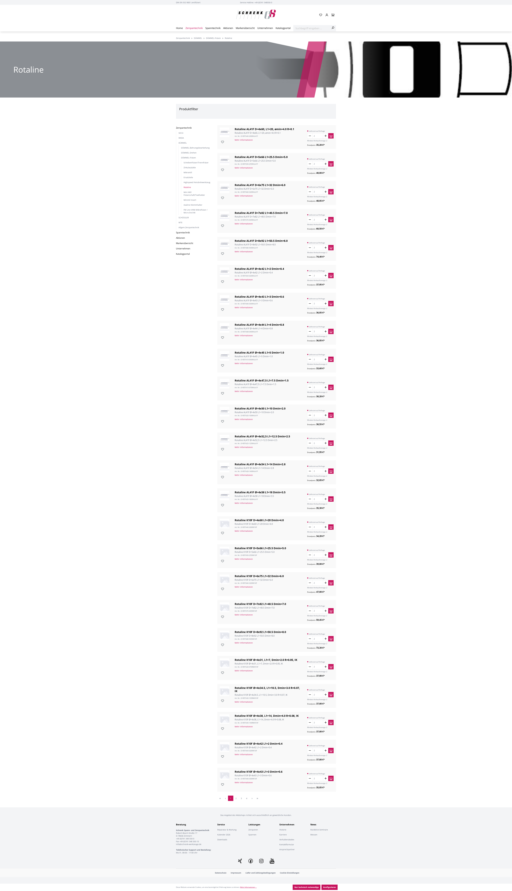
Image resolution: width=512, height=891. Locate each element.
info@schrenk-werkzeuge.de (188, 844)
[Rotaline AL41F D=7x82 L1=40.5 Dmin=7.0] (224, 216)
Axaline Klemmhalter (193, 205)
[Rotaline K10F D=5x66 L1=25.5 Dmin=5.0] (224, 551)
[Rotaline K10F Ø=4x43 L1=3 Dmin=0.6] (224, 775)
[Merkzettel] (321, 14)
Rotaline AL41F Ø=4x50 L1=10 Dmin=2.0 (260, 408)
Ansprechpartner (287, 849)
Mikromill (188, 172)
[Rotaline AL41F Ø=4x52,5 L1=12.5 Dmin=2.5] (224, 439)
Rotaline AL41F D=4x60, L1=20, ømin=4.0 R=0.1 (264, 129)
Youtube (272, 861)
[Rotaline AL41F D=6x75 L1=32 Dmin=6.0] (224, 188)
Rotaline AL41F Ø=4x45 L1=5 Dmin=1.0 (259, 352)
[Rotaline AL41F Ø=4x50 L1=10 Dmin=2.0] (224, 412)
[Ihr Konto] (327, 14)
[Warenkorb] (333, 14)
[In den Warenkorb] (331, 135)
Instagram (261, 861)
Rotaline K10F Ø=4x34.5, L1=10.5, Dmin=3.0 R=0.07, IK (267, 689)
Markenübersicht (184, 243)
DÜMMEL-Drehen (189, 152)
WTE (180, 222)
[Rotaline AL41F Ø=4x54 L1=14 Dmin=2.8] (224, 467)
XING (240, 861)
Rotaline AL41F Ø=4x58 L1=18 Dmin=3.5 (260, 492)
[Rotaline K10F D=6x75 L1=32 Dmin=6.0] (224, 579)
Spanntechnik (183, 232)
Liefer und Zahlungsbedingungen (260, 873)
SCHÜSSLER (184, 217)
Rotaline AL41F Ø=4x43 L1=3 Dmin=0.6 (259, 296)
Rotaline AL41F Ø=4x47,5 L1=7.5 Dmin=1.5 (262, 380)
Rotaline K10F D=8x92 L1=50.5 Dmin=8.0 (260, 632)
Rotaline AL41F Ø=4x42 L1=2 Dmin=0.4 (259, 268)
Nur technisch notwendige (306, 887)
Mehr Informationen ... (248, 887)
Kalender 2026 (223, 834)
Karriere (283, 834)
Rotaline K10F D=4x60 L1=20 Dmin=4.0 (259, 520)
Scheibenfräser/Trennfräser (196, 162)
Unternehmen (183, 248)
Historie (282, 829)
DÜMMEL (183, 143)
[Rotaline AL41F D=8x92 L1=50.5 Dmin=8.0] (224, 244)
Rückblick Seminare (319, 829)
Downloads (222, 839)
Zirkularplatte (190, 167)
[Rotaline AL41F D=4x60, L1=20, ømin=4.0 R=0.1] (224, 132)
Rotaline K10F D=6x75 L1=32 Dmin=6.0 (259, 576)
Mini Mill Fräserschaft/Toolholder (194, 193)
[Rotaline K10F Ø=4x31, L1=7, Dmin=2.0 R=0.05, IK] (224, 663)
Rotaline (187, 187)
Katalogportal (183, 253)
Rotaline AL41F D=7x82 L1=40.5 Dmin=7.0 (261, 213)
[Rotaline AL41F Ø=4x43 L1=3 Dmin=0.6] (224, 300)
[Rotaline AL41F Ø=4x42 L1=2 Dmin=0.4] (224, 272)
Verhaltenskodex (286, 839)
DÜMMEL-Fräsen (188, 157)
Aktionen (180, 237)
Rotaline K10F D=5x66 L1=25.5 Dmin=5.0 (260, 548)
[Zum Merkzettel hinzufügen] (222, 141)
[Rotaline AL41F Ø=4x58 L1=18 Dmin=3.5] (224, 495)
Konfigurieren (329, 887)
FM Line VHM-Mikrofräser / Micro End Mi (195, 211)
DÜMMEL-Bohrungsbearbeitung (195, 147)
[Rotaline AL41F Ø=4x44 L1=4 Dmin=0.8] (224, 328)
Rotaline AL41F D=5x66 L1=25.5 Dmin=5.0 (261, 157)
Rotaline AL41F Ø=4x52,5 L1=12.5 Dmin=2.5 (262, 436)
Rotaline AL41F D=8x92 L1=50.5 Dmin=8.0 (261, 240)
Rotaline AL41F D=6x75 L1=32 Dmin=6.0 (260, 185)
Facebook (250, 861)
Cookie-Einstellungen (289, 873)
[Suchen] (333, 27)
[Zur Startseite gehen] (256, 14)
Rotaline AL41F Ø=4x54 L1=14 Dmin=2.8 (260, 464)
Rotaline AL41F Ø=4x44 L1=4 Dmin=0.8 (259, 324)
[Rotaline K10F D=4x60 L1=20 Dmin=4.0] (224, 523)
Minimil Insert (190, 200)
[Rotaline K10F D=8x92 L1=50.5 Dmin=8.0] (224, 635)
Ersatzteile (188, 177)
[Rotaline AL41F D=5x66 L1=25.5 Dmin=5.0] (224, 160)
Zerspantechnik (184, 127)
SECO (181, 133)
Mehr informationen (244, 140)
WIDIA (181, 138)
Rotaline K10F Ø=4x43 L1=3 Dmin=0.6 (258, 771)
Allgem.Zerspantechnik (189, 227)
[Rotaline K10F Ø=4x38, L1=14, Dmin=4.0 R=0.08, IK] (224, 719)
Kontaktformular (286, 844)
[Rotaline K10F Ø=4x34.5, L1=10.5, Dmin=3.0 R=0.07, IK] (224, 691)
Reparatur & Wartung (227, 829)
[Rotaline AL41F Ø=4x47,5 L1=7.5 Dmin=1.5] (224, 384)
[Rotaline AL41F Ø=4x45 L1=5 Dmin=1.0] (224, 356)
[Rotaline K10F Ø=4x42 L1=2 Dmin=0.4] (224, 747)
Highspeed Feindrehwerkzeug (197, 182)
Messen (313, 834)
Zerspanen (253, 829)
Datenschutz (220, 873)
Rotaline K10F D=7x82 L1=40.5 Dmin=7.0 (260, 604)
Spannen (252, 834)
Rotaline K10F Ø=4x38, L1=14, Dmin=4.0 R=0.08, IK (267, 715)
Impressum (236, 873)
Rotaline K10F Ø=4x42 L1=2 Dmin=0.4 (258, 743)
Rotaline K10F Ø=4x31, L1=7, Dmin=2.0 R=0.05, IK (266, 660)
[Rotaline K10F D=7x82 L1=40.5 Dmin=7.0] (224, 607)
